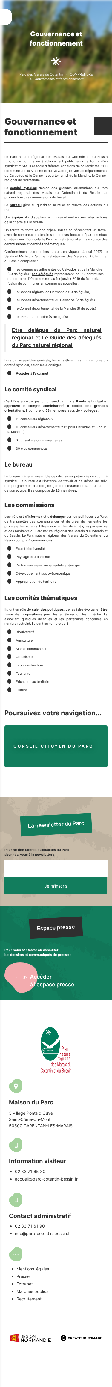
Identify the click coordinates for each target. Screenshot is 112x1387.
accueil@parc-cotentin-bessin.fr (46, 1178)
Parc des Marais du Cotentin (41, 74)
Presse (23, 1276)
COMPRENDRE (81, 74)
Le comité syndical (30, 389)
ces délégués (42, 274)
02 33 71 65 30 (30, 1171)
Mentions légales (32, 1268)
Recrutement (29, 1298)
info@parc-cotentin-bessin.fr (43, 1233)
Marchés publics (32, 1291)
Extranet (24, 1283)
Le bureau (18, 464)
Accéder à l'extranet (32, 373)
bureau (16, 205)
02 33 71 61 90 (30, 1225)
